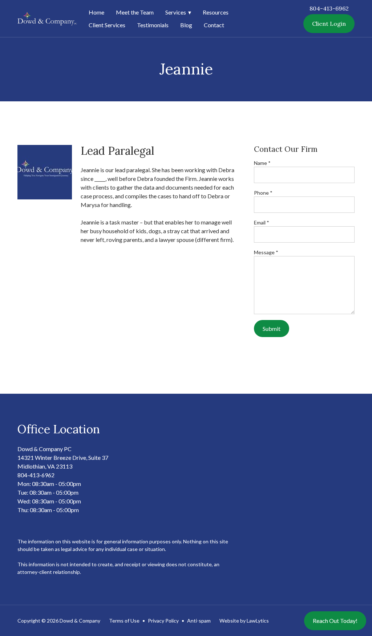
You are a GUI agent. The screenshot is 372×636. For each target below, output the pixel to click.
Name (262, 163)
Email (261, 222)
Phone (263, 193)
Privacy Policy (163, 620)
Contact (214, 24)
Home (96, 12)
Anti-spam (199, 620)
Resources (216, 12)
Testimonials (153, 24)
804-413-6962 (329, 8)
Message (266, 252)
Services (175, 12)
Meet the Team (135, 12)
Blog (186, 24)
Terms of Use (124, 620)
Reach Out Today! (335, 620)
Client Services (107, 24)
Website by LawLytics (244, 620)
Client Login (329, 23)
